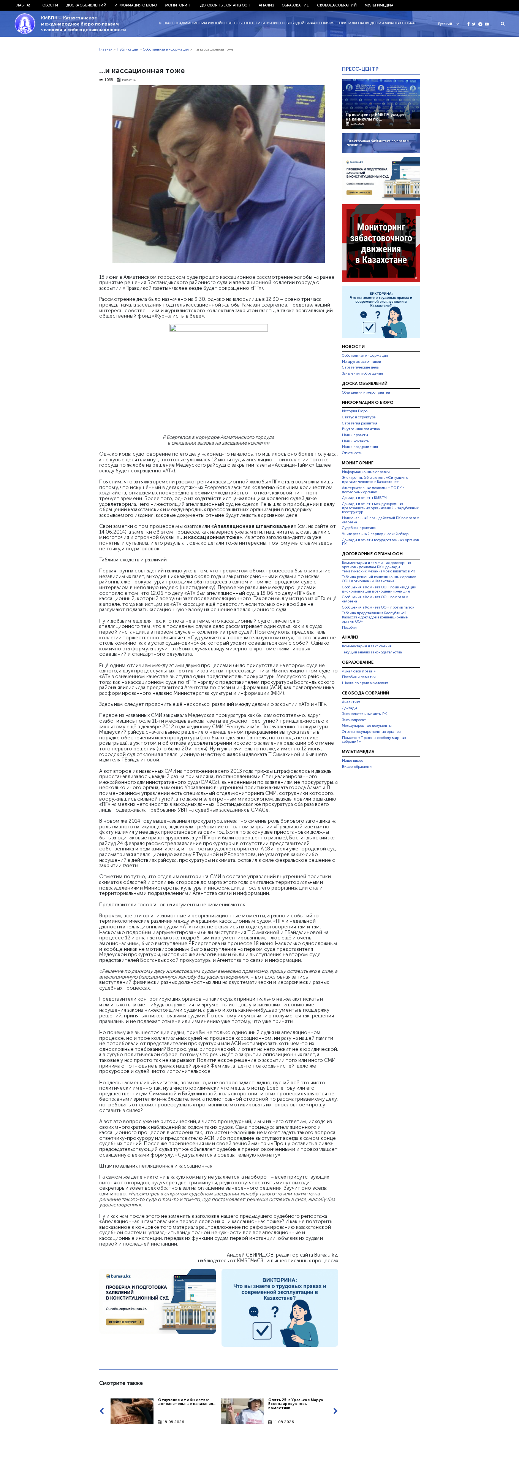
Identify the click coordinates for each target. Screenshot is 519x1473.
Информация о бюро (135, 5)
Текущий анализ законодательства (372, 652)
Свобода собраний (337, 5)
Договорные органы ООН (225, 5)
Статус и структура (359, 417)
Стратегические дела (360, 367)
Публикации (127, 49)
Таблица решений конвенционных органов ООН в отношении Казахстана (379, 579)
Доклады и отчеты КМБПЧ (364, 498)
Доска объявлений (86, 5)
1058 (108, 80)
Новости (49, 5)
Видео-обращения (357, 766)
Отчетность (352, 453)
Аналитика (351, 702)
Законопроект (354, 720)
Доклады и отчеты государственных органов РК (380, 542)
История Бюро (354, 411)
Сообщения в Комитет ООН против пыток (378, 607)
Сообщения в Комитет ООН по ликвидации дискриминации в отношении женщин (379, 589)
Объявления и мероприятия (366, 392)
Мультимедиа (379, 5)
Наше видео (352, 760)
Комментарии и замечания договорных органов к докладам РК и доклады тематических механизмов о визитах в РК (378, 567)
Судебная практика (359, 528)
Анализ (266, 5)
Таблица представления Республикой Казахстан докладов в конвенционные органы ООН (375, 617)
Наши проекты (355, 435)
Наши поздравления (360, 447)
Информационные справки (366, 472)
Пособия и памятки (359, 677)
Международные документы (367, 725)
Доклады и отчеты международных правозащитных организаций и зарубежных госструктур (380, 508)
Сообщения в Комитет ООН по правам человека (375, 599)
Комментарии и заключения (367, 646)
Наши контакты (356, 441)
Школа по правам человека (365, 683)
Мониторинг (178, 5)
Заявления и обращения (362, 373)
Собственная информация (166, 49)
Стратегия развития (359, 423)
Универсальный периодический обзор (375, 534)
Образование (295, 5)
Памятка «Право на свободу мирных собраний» (374, 740)
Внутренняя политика (361, 429)
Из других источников (361, 361)
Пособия (349, 627)
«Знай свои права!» (359, 671)
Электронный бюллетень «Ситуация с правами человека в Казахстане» (375, 479)
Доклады (349, 708)
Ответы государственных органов (371, 731)
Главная (23, 5)
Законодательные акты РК (364, 714)
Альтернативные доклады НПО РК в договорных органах (373, 490)
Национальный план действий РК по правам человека (380, 520)
